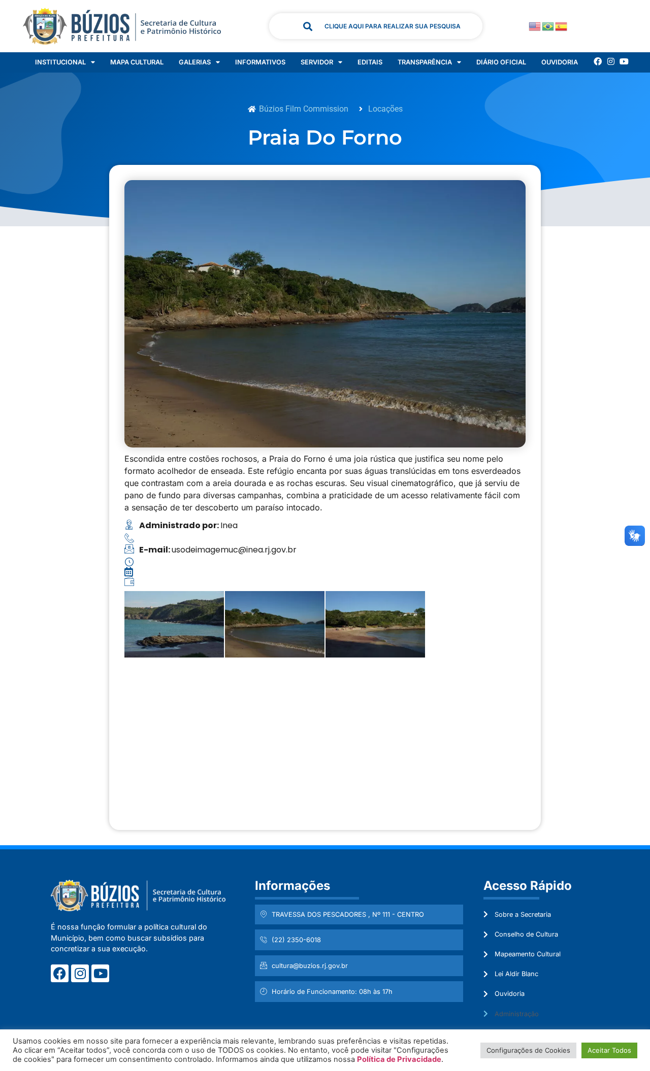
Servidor (317, 62)
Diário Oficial (501, 62)
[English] (535, 26)
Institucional (60, 62)
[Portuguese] (548, 26)
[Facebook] (598, 61)
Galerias (195, 62)
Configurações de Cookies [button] (528, 1050)
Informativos (260, 62)
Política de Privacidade (399, 1059)
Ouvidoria (559, 62)
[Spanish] (561, 26)
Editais (370, 62)
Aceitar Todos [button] (609, 1050)
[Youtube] (624, 61)
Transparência (425, 62)
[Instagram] (611, 61)
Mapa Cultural (137, 62)
